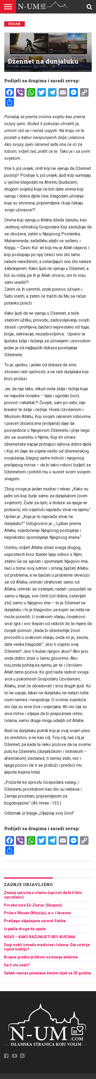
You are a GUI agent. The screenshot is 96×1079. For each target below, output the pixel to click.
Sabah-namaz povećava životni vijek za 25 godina (47, 973)
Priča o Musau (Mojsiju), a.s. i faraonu (37, 913)
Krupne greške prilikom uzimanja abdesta (41, 957)
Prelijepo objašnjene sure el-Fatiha (35, 921)
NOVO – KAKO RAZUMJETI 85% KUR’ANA (39, 937)
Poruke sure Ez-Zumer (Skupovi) (33, 905)
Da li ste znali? (17, 965)
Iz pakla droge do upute (25, 929)
